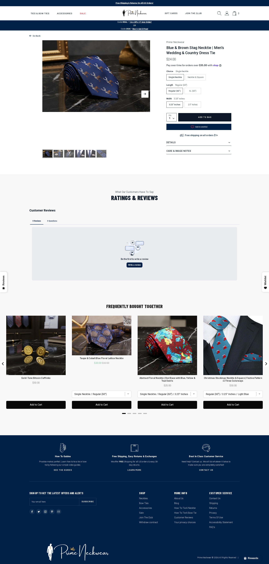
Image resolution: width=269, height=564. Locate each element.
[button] (40, 13)
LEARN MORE (134, 470)
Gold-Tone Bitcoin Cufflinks (36, 378)
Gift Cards (171, 13)
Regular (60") (175, 91)
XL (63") (192, 91)
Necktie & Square (195, 77)
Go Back (36, 36)
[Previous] (3, 364)
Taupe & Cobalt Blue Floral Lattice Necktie (101, 358)
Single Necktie (175, 77)
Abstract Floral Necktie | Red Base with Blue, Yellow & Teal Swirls (167, 379)
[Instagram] (45, 511)
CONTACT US (206, 470)
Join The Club (193, 13)
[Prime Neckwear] (134, 13)
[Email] (58, 511)
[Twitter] (38, 511)
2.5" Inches (193, 104)
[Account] (227, 13)
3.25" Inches (174, 104)
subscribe (88, 501)
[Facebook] (32, 511)
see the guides (63, 470)
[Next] (266, 364)
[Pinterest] (52, 511)
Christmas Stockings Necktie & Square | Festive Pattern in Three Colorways (233, 379)
